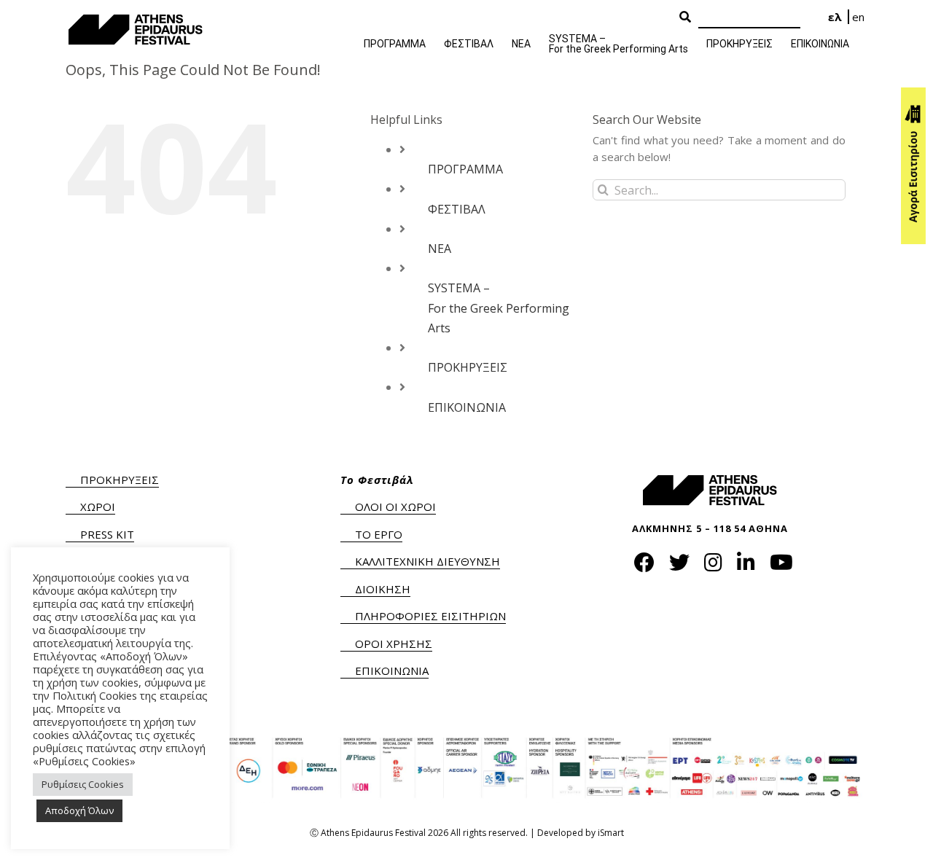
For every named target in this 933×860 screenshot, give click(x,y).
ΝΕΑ (439, 249)
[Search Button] (685, 17)
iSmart (611, 832)
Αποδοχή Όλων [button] (79, 810)
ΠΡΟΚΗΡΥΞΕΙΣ (467, 367)
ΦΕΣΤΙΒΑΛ (456, 209)
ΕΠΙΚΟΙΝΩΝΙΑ (467, 407)
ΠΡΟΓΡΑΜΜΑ (465, 169)
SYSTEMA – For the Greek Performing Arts (498, 307)
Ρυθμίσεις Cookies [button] (83, 784)
